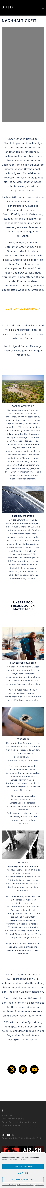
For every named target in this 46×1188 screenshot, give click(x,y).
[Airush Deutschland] (8, 7)
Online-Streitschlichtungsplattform (19, 1122)
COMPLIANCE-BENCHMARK (23, 308)
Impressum (40, 1185)
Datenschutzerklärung (25, 1185)
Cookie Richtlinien (11, 1125)
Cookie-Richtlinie (9, 1185)
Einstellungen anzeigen (23, 1180)
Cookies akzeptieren (23, 1166)
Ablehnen (23, 1173)
